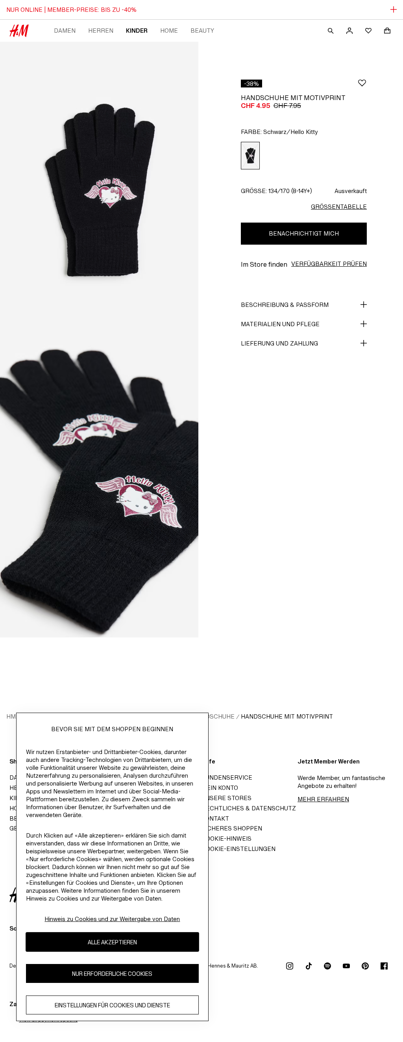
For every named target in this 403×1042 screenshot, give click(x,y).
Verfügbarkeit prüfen (329, 263)
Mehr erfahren (323, 799)
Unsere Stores (226, 798)
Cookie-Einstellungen (238, 848)
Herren (100, 30)
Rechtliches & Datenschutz (249, 808)
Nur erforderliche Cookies (112, 973)
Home (169, 30)
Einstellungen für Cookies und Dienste (112, 1005)
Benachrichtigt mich (304, 233)
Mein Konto (220, 787)
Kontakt (215, 818)
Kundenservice (227, 777)
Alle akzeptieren (112, 942)
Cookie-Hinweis (226, 838)
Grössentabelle (339, 206)
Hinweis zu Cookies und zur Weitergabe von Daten (112, 919)
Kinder (137, 30)
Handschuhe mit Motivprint (287, 716)
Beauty (202, 30)
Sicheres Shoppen (232, 828)
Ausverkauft (351, 191)
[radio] (250, 156)
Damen (65, 30)
